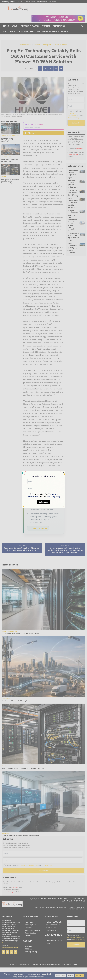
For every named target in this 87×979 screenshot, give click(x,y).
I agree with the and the (44, 495)
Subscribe (43, 502)
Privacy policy (53, 496)
